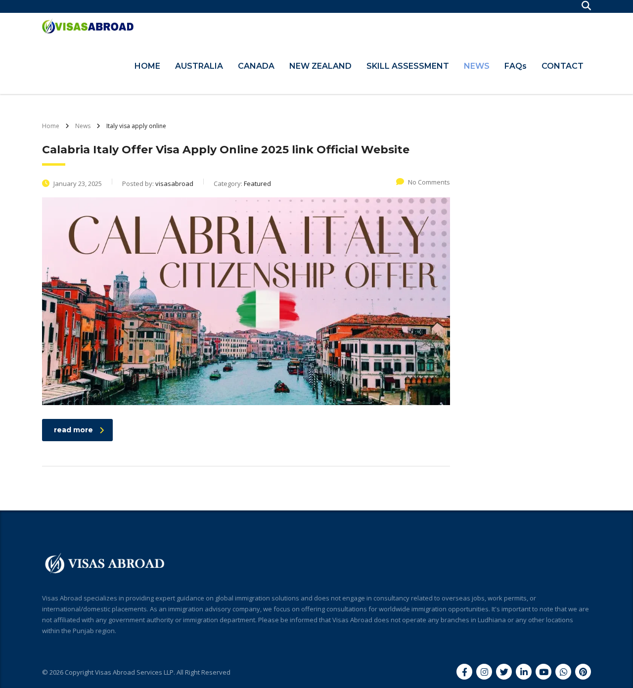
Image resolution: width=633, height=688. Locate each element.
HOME (147, 66)
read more (73, 429)
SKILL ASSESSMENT (407, 66)
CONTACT (563, 66)
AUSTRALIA (199, 66)
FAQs (515, 66)
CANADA (256, 66)
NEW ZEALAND (320, 66)
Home (50, 126)
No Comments (429, 182)
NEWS (477, 66)
